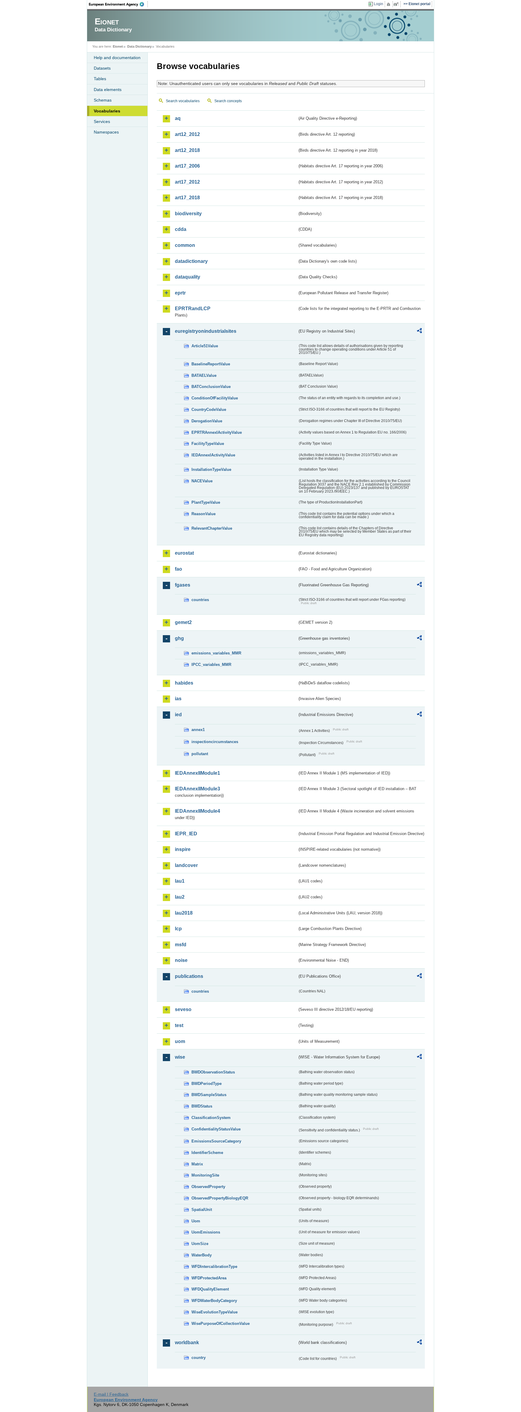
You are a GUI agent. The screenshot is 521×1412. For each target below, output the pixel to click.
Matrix (197, 1164)
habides (184, 683)
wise (180, 1057)
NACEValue (202, 481)
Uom (195, 1221)
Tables (100, 78)
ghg (179, 638)
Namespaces (106, 132)
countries (200, 599)
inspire (183, 849)
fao (178, 569)
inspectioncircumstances (214, 741)
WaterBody (201, 1255)
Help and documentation (117, 57)
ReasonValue (203, 514)
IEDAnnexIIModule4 (197, 811)
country (198, 1357)
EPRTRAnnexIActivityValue (216, 432)
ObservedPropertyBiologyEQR (219, 1198)
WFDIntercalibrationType (214, 1266)
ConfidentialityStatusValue (216, 1129)
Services (102, 121)
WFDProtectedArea (208, 1278)
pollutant (199, 754)
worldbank (187, 1342)
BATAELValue (203, 375)
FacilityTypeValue (207, 443)
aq (178, 118)
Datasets (102, 68)
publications (189, 976)
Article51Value (204, 346)
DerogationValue (206, 421)
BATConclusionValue (211, 386)
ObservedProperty (208, 1186)
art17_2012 (187, 181)
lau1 (180, 881)
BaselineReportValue (210, 364)
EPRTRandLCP (192, 308)
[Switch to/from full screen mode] (397, 4)
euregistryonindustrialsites (205, 331)
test (179, 1025)
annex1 (198, 729)
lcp (178, 928)
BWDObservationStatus (213, 1072)
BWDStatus (201, 1106)
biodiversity (188, 213)
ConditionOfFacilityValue (214, 398)
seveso (183, 1009)
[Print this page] (389, 4)
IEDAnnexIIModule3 (197, 788)
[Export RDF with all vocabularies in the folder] (419, 331)
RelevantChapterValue (211, 528)
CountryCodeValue (208, 409)
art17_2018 (187, 197)
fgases (182, 585)
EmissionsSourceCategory (216, 1141)
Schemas (103, 100)
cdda (180, 229)
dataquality (187, 276)
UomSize (199, 1243)
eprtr (180, 292)
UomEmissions (205, 1232)
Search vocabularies (183, 101)
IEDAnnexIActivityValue (213, 455)
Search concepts (228, 101)
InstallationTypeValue (211, 469)
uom (180, 1041)
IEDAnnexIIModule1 (197, 773)
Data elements (108, 89)
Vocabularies (107, 111)
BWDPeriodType (206, 1083)
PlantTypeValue (205, 502)
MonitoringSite (205, 1175)
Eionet (118, 46)
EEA (118, 4)
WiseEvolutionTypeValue (214, 1312)
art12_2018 (187, 150)
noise (181, 960)
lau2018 (184, 913)
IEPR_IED (186, 833)
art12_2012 (187, 134)
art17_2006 (187, 166)
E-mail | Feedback (111, 1394)
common (185, 245)
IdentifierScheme (207, 1152)
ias (178, 698)
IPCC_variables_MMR (211, 664)
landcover (186, 865)
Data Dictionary (139, 46)
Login (378, 4)
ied (178, 714)
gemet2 (183, 622)
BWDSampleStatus (208, 1094)
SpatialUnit (201, 1209)
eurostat (184, 553)
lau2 (180, 897)
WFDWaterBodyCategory (214, 1300)
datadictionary (191, 261)
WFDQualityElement (210, 1289)
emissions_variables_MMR (216, 653)
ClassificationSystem (211, 1117)
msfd (180, 944)
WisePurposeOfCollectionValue (220, 1323)
